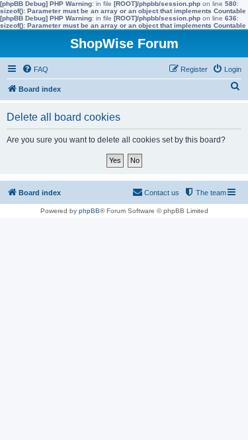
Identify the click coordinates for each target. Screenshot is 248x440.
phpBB (89, 210)
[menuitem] (35, 69)
